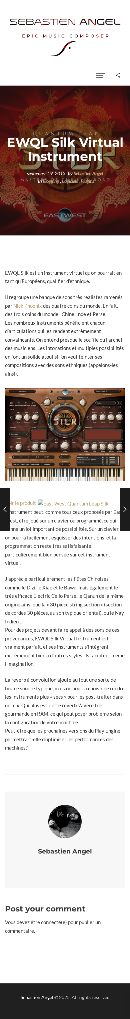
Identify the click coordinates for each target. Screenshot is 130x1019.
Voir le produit (21, 503)
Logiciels (70, 181)
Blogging (51, 181)
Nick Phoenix (27, 306)
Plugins (87, 181)
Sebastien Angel (88, 173)
